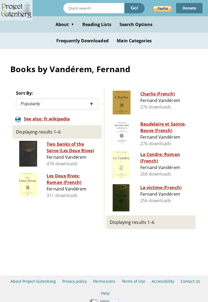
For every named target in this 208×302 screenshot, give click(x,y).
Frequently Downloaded (82, 41)
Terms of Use (133, 281)
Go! (134, 8)
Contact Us (190, 281)
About (65, 24)
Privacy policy (74, 281)
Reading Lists (96, 24)
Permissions (104, 281)
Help (105, 293)
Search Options (136, 24)
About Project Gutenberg (33, 281)
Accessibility (163, 281)
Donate (189, 8)
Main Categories (134, 41)
